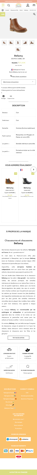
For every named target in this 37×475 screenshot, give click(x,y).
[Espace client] (28, 5)
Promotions (18, 428)
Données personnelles (27, 396)
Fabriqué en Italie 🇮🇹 (10, 396)
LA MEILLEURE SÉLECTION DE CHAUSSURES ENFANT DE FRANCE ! (18, 1)
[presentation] (34, 170)
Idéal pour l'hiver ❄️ (10, 408)
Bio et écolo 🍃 (10, 402)
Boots (21, 10)
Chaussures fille (14, 10)
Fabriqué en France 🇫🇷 (10, 392)
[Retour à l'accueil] (18, 5)
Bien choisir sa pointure (19, 76)
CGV (27, 392)
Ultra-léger (9, 405)
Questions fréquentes (27, 399)
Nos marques (18, 422)
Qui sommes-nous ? (18, 419)
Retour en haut (17, 462)
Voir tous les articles (18, 337)
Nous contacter (18, 425)
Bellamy (26, 10)
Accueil (7, 10)
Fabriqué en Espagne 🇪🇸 (10, 399)
